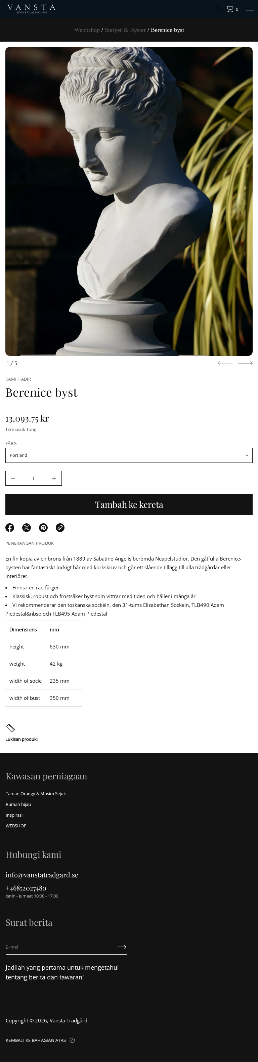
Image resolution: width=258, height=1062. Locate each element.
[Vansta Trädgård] (31, 9)
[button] (232, 9)
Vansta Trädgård (68, 1020)
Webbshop (87, 30)
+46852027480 (26, 887)
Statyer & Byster (125, 30)
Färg (10, 443)
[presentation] (129, 201)
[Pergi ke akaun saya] (218, 10)
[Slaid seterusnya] (245, 363)
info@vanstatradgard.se (42, 874)
